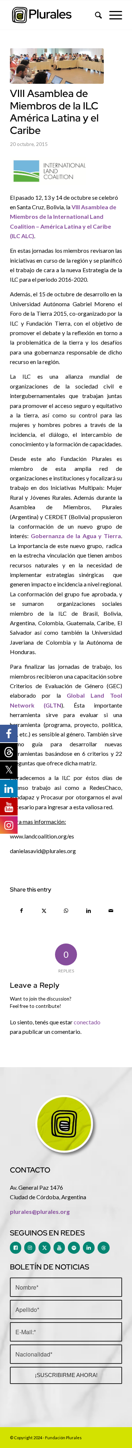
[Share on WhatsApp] (66, 910)
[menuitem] (95, 15)
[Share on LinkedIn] (88, 910)
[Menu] (112, 15)
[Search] (95, 15)
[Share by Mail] (111, 910)
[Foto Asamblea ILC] (57, 66)
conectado (87, 1022)
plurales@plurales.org (40, 1211)
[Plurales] (55, 15)
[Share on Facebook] (21, 910)
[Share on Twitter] (44, 910)
